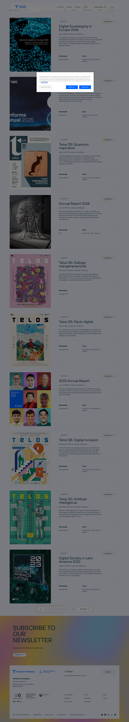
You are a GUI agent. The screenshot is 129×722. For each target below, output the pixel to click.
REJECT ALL (72, 87)
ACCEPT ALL (85, 87)
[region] (65, 82)
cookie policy (44, 82)
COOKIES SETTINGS (45, 87)
